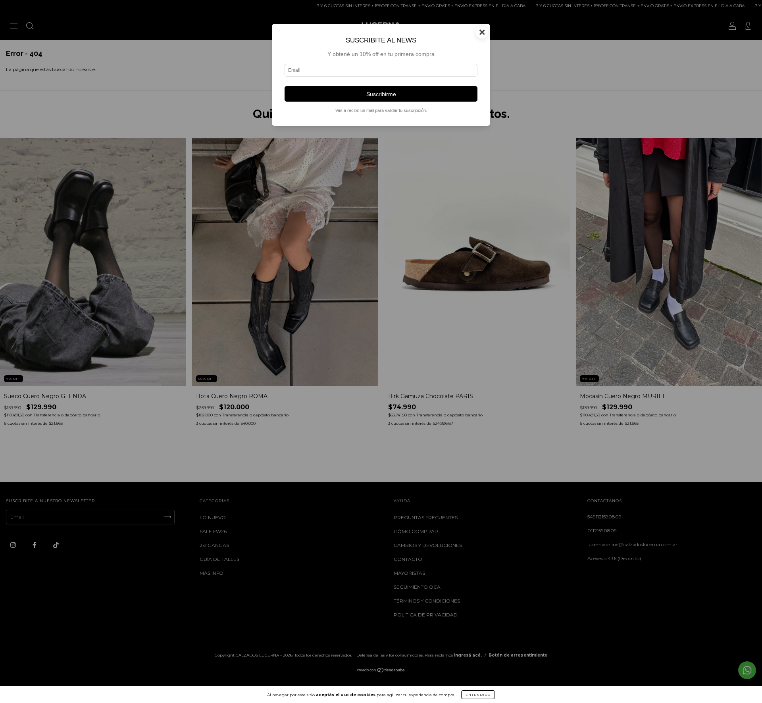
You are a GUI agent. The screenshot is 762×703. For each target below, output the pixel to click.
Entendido (478, 695)
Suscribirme (381, 94)
